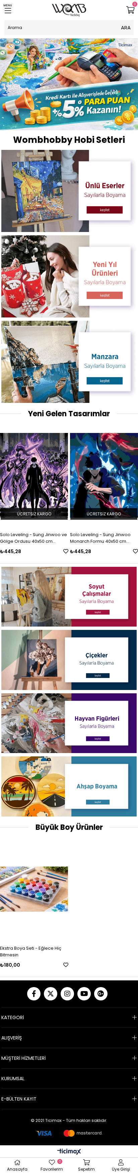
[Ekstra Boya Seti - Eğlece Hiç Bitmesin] (34, 889)
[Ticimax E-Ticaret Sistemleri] (69, 1152)
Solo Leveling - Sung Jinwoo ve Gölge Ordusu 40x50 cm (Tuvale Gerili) (33, 538)
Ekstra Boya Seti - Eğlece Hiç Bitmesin (30, 951)
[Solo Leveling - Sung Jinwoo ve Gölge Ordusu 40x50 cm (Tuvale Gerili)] (34, 475)
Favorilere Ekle (65, 551)
